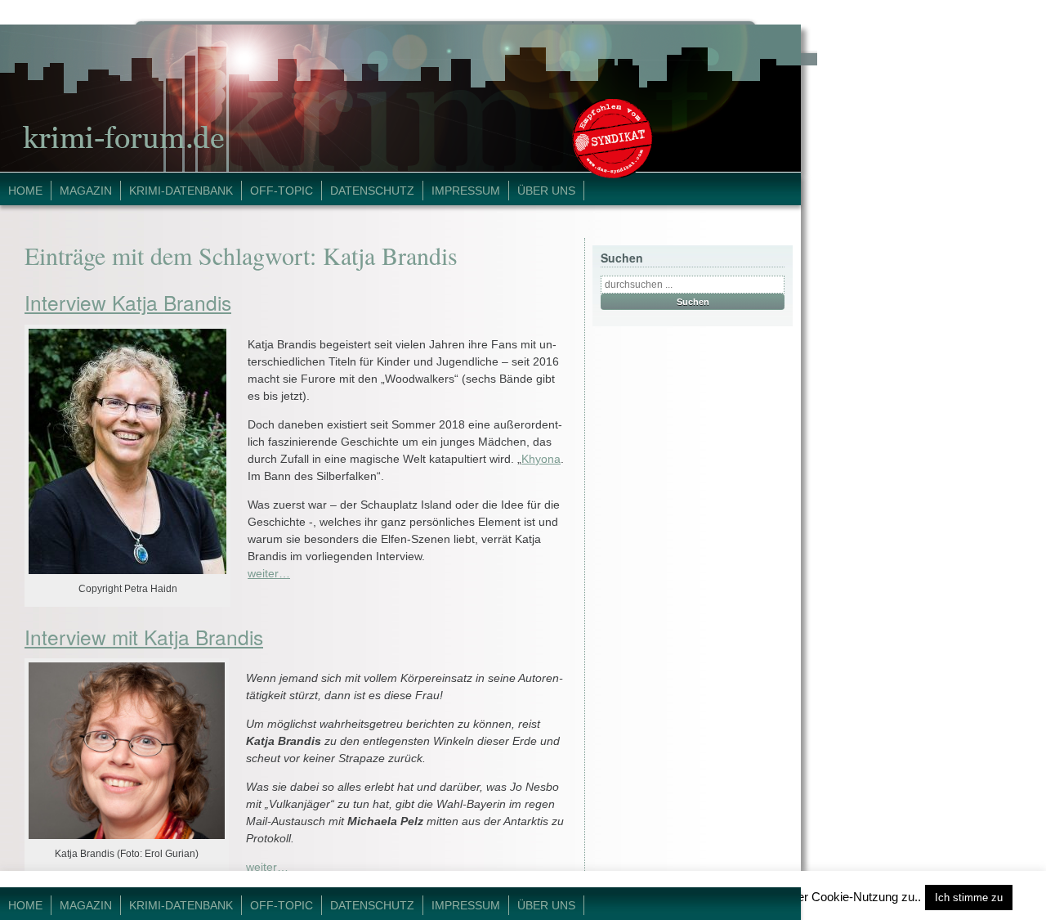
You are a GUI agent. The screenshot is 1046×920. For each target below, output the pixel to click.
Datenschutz (372, 190)
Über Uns (546, 190)
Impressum (465, 190)
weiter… (269, 573)
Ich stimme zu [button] (969, 897)
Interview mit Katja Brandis (144, 636)
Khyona (541, 458)
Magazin (86, 190)
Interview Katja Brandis (128, 302)
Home (25, 190)
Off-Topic (281, 190)
